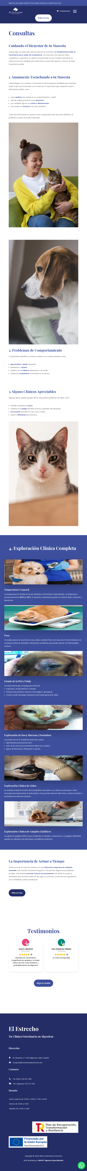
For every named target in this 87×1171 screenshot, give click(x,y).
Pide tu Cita (43, 18)
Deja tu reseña (43, 983)
